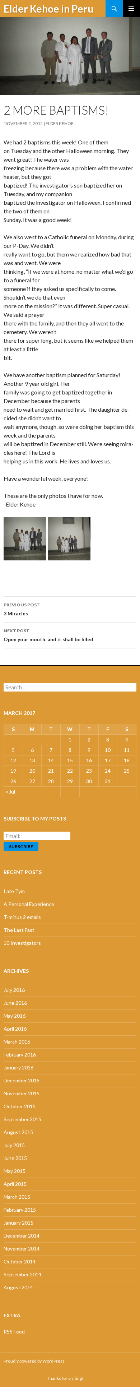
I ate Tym (14, 891)
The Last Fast (19, 930)
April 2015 (15, 1184)
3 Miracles (22, 609)
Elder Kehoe (60, 123)
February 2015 (20, 1210)
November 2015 (21, 1093)
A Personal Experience (29, 904)
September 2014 (22, 1274)
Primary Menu (131, 8)
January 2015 (18, 1223)
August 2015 (18, 1132)
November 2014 (21, 1248)
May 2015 (14, 1171)
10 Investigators (22, 943)
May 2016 (14, 1016)
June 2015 (15, 1158)
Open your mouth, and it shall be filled (48, 635)
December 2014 (21, 1236)
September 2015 (22, 1119)
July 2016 (14, 990)
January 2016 (18, 1067)
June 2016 (15, 1003)
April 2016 (15, 1029)
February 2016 (20, 1054)
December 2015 (21, 1080)
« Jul (10, 792)
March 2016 (17, 1042)
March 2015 (17, 1197)
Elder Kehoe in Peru (48, 9)
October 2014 (20, 1261)
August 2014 (18, 1287)
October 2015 (20, 1106)
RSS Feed (14, 1331)
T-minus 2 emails (22, 917)
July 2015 (14, 1145)
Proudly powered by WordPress (34, 1361)
